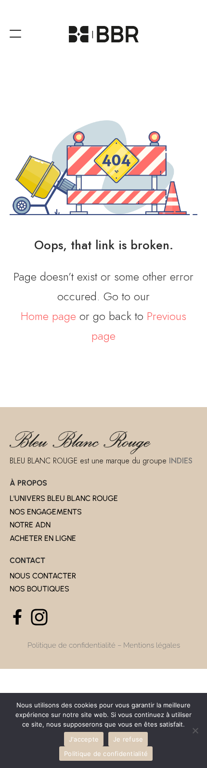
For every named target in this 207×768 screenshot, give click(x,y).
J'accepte (84, 739)
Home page (48, 315)
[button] (15, 33)
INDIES (181, 460)
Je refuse (128, 739)
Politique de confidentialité (71, 645)
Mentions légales (151, 645)
